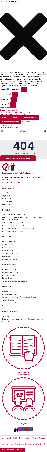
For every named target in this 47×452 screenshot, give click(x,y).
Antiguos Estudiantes (9, 253)
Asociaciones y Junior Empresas (13, 303)
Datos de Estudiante (9, 241)
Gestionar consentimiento (12, 450)
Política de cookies (7, 125)
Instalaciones (6, 198)
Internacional (10, 264)
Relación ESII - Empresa (10, 291)
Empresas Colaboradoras (11, 306)
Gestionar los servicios (8, 110)
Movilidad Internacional (10, 272)
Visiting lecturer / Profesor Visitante (14, 281)
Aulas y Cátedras (8, 300)
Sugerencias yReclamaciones (23, 373)
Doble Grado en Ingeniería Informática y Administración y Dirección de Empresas (22, 218)
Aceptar (5, 117)
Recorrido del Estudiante (10, 259)
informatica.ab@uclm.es (11, 182)
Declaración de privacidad (9, 127)
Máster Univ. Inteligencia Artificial (13, 231)
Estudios (7, 210)
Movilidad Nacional (9, 269)
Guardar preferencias (10, 122)
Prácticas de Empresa (9, 294)
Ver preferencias (30, 117)
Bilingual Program (8, 275)
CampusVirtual (24, 424)
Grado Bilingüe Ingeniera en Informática (16, 222)
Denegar (16, 117)
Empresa (6, 286)
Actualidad (6, 316)
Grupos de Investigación (10, 322)
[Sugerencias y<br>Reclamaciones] (23, 366)
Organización (6, 195)
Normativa (6, 204)
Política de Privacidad (21, 438)
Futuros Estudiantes (9, 250)
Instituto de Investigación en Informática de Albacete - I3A (22, 319)
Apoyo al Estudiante (9, 244)
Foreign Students (8, 247)
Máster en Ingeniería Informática (13, 225)
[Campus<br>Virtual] (23, 416)
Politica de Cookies (37, 438)
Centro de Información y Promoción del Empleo (19, 297)
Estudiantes (8, 237)
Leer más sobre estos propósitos (13, 114)
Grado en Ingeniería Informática (13, 214)
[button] (23, 36)
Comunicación (7, 201)
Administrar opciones (8, 108)
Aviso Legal (6, 438)
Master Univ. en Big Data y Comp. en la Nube (18, 228)
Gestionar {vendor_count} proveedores (15, 112)
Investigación (9, 311)
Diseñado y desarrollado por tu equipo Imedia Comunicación (22, 444)
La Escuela (8, 188)
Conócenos (6, 192)
